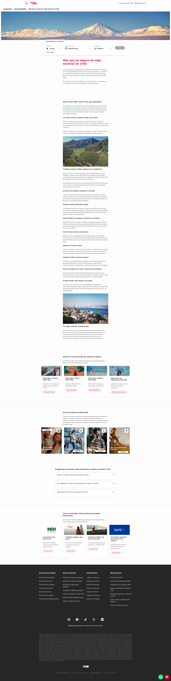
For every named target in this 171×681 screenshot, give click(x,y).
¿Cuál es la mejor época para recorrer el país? (73, 475)
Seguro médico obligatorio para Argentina (120, 601)
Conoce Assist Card (93, 581)
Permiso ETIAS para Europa (119, 605)
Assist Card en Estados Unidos (49, 599)
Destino (48, 46)
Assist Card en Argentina (47, 577)
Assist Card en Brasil (45, 581)
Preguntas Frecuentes (93, 595)
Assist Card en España (46, 595)
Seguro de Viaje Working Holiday (73, 597)
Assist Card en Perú (45, 592)
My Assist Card (141, 3)
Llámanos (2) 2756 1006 (126, 3)
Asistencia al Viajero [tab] (55, 41)
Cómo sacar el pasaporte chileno (120, 581)
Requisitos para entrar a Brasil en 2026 (120, 589)
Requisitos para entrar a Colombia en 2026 (120, 595)
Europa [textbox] (52, 49)
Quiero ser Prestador (93, 599)
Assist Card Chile (70, 106)
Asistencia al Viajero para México (73, 590)
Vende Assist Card (92, 592)
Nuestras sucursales (93, 585)
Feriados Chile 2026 (116, 577)
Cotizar (120, 48)
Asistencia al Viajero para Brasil (72, 581)
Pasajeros (97, 46)
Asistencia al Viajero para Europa (73, 577)
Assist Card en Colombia (47, 585)
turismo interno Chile (70, 173)
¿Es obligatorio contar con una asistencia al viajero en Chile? (78, 483)
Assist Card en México (46, 588)
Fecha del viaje (69, 46)
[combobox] (54, 48)
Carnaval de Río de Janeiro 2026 (120, 585)
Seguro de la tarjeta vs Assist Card (73, 594)
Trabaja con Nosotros (93, 577)
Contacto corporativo (93, 588)
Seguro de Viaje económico (71, 601)
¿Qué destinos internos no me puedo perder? (72, 492)
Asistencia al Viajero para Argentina (71, 586)
